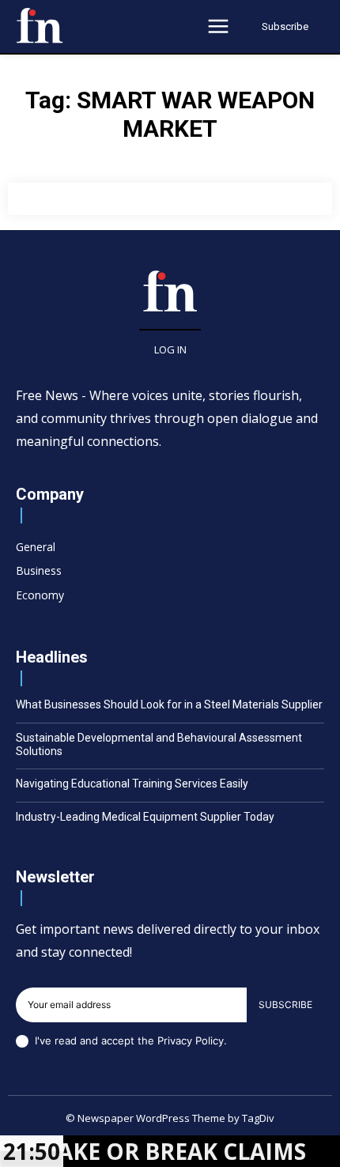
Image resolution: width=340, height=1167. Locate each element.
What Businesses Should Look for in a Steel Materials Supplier (169, 704)
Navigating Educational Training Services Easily (132, 783)
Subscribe (285, 1004)
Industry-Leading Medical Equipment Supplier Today (145, 816)
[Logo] (39, 25)
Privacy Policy (190, 1040)
